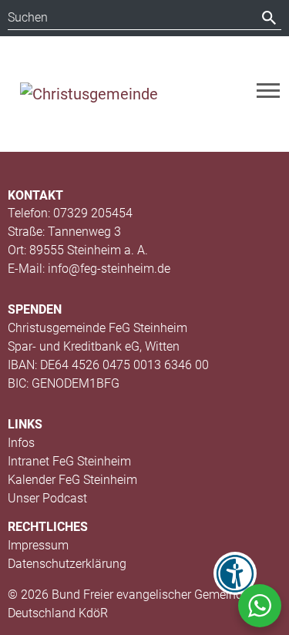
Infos (21, 442)
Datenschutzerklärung (67, 563)
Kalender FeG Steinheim (72, 479)
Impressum (38, 545)
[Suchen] (269, 17)
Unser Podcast (47, 498)
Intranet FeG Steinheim (69, 461)
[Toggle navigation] (268, 90)
